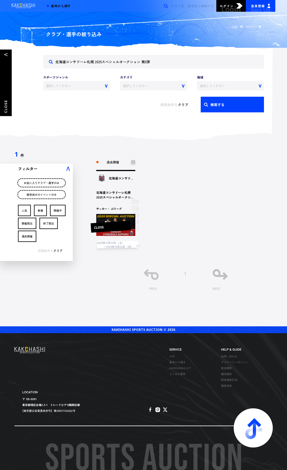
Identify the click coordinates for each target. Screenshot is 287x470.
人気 (24, 210)
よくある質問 (177, 374)
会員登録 (258, 6)
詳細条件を (50, 250)
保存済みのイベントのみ (42, 195)
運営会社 (226, 386)
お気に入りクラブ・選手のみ (41, 183)
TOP (235, 27)
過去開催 (27, 236)
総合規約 (226, 368)
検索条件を (174, 104)
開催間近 (27, 223)
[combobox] (76, 85)
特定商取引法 (229, 380)
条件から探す (177, 362)
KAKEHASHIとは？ (180, 368)
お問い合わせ (229, 356)
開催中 (58, 210)
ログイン (227, 6)
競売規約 (226, 374)
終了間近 (48, 223)
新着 (40, 210)
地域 (200, 77)
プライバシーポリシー (234, 362)
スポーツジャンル (55, 77)
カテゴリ (126, 77)
